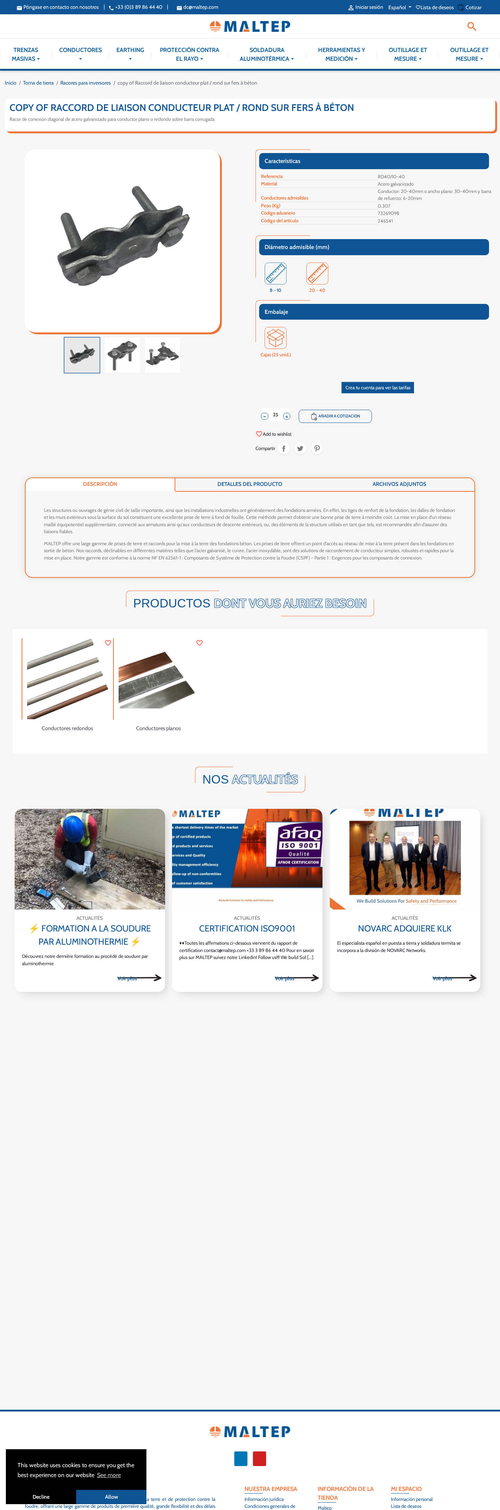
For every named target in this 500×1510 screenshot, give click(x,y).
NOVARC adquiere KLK (405, 928)
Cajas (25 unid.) (276, 355)
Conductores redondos (67, 728)
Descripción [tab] (100, 484)
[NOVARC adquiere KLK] (405, 859)
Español (397, 7)
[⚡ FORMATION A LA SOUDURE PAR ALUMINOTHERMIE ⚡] (90, 859)
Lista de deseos (435, 7)
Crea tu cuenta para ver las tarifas (378, 387)
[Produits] (139, 978)
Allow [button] (111, 1497)
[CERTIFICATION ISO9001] (247, 859)
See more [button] (109, 1475)
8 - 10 (275, 290)
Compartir (284, 448)
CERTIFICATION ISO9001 (247, 928)
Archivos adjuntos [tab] (399, 484)
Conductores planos (158, 728)
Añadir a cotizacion (335, 416)
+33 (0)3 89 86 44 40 (135, 7)
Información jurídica (264, 1499)
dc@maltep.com (197, 7)
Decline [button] (41, 1497)
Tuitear (300, 448)
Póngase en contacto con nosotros (57, 7)
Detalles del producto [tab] (249, 484)
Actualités (90, 918)
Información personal (412, 1499)
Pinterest (317, 448)
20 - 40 (317, 290)
